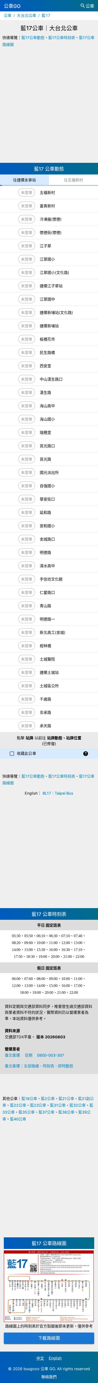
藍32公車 (77, 1105)
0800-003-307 (50, 1055)
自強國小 (47, 485)
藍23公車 (38, 1105)
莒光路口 (47, 445)
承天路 (45, 725)
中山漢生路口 (51, 379)
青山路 (45, 605)
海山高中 (47, 405)
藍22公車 (18, 1105)
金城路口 (47, 539)
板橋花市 (47, 339)
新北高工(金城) (52, 632)
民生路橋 (47, 352)
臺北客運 (12, 1055)
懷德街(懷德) (51, 232)
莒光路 (45, 459)
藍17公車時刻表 (61, 37)
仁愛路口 (47, 592)
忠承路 (45, 712)
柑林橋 (45, 645)
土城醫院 (47, 659)
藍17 (46, 15)
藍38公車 (66, 1112)
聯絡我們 (49, 1376)
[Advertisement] (49, 107)
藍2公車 (48, 1098)
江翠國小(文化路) (54, 272)
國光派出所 (49, 472)
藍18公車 (29, 1098)
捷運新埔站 (49, 325)
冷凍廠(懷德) (51, 219)
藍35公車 (27, 1112)
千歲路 (45, 699)
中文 (40, 1358)
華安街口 (47, 499)
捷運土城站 (49, 672)
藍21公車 (66, 1098)
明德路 (45, 552)
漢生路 (45, 392)
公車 (7, 15)
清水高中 (47, 565)
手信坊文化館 (51, 579)
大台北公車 (26, 15)
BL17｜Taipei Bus (58, 793)
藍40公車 (18, 1119)
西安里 (45, 365)
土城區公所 (49, 685)
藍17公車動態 (32, 37)
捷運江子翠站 (51, 286)
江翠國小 (47, 259)
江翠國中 (47, 299)
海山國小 (47, 419)
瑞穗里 (45, 432)
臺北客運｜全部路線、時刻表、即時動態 (39, 1066)
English (55, 1358)
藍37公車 (46, 1112)
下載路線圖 (49, 1338)
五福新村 (47, 192)
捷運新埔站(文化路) (56, 312)
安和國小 (47, 525)
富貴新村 (47, 206)
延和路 (45, 512)
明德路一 (47, 619)
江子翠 (45, 246)
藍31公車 (58, 1105)
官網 (28, 1055)
